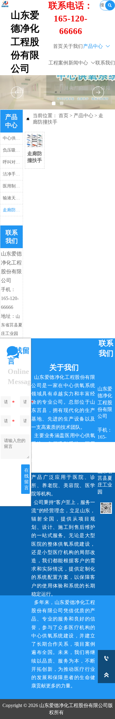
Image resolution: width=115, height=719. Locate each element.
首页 (63, 115)
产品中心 (83, 115)
